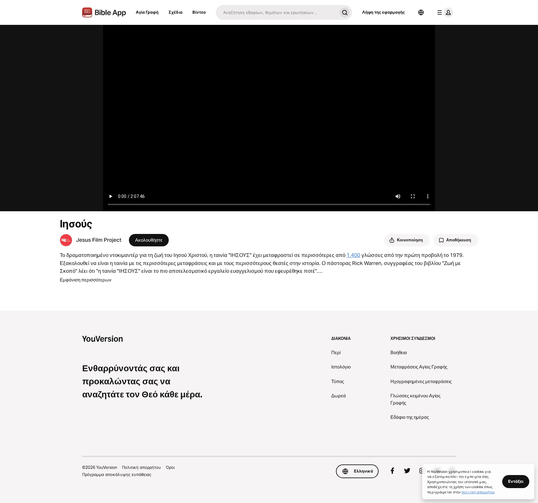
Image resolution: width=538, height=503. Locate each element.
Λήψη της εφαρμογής (383, 12)
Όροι (170, 467)
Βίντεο (199, 12)
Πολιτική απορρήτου (141, 467)
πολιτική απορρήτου (478, 491)
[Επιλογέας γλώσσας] (421, 12)
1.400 (353, 255)
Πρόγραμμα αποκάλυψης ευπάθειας (116, 474)
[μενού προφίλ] (444, 12)
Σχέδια (175, 12)
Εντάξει (515, 481)
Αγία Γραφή (147, 12)
